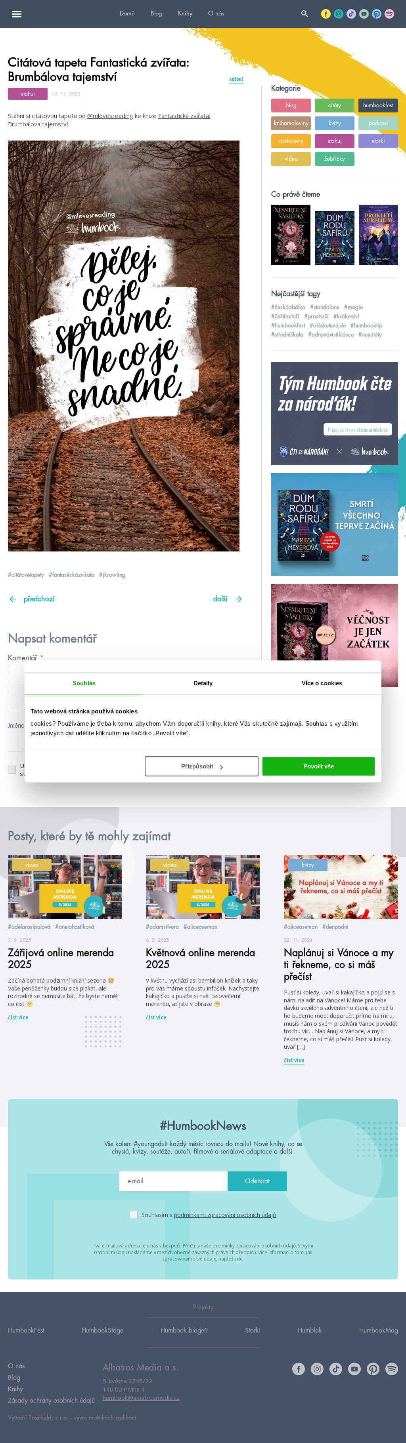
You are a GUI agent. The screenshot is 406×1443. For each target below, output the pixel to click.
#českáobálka (288, 307)
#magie (353, 307)
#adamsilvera (162, 927)
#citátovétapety (26, 575)
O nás (216, 14)
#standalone (324, 307)
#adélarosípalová (29, 927)
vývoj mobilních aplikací (105, 1418)
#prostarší (316, 316)
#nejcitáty (370, 334)
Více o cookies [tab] (322, 683)
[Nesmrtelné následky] (334, 636)
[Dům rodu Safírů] (334, 525)
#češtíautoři (285, 316)
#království (346, 316)
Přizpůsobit (197, 766)
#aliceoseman (200, 927)
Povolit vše (318, 766)
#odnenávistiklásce (331, 334)
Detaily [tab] (203, 683)
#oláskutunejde (328, 325)
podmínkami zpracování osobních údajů (225, 1215)
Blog (156, 14)
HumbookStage (102, 1330)
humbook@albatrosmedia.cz (141, 1397)
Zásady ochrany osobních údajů (51, 1400)
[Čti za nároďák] (334, 414)
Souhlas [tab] (84, 683)
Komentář (26, 658)
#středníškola (287, 334)
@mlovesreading (110, 116)
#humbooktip (366, 325)
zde (238, 1258)
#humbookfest (288, 325)
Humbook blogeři (184, 1330)
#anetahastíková (74, 927)
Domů (127, 14)
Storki (252, 1330)
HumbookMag (378, 1330)
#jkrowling (112, 575)
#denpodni (335, 927)
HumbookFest (26, 1330)
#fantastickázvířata (71, 575)
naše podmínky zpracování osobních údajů (248, 1245)
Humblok (310, 1330)
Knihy (185, 14)
